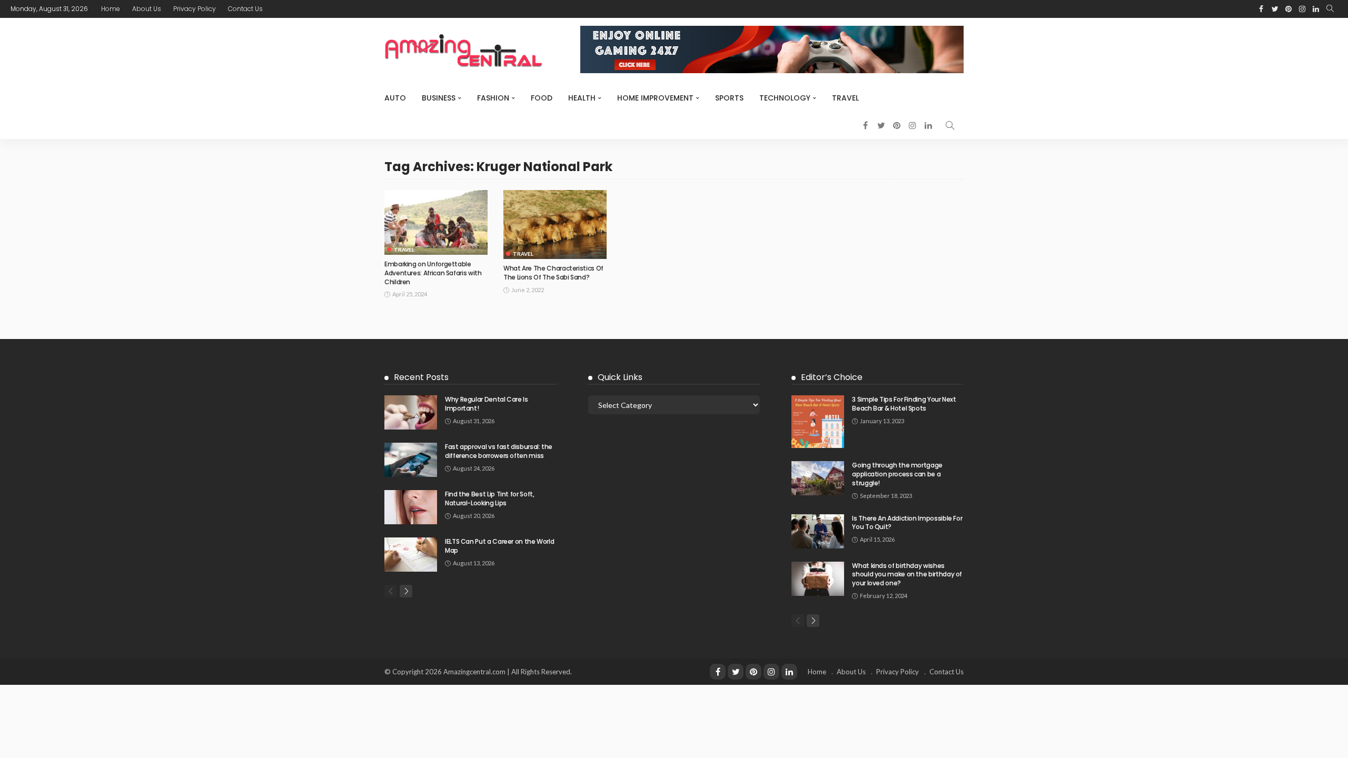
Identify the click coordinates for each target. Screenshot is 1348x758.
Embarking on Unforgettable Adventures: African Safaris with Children (432, 273)
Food (541, 98)
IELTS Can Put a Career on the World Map (499, 546)
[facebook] (718, 672)
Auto (395, 98)
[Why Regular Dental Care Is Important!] (410, 412)
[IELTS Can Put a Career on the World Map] (410, 554)
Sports (729, 98)
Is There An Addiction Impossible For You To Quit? (907, 523)
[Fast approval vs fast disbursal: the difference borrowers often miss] (410, 460)
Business (438, 98)
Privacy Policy (194, 8)
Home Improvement (655, 98)
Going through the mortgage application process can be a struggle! (897, 474)
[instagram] (771, 672)
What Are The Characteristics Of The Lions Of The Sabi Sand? (553, 273)
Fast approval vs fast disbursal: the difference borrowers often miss (498, 451)
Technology (784, 98)
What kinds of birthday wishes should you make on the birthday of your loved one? (907, 574)
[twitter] (736, 672)
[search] (1330, 9)
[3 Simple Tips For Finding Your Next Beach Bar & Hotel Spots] (817, 421)
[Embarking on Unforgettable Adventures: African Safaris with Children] (436, 222)
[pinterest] (753, 672)
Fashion (493, 98)
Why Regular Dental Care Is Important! (486, 404)
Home (110, 8)
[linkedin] (789, 672)
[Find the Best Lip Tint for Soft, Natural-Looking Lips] (410, 507)
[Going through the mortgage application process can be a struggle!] (817, 478)
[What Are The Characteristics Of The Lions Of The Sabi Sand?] (555, 224)
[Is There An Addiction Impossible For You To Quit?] (817, 531)
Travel (845, 98)
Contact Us (245, 8)
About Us (146, 8)
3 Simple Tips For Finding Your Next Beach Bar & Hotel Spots (904, 404)
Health (582, 98)
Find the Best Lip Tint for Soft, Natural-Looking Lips (489, 498)
